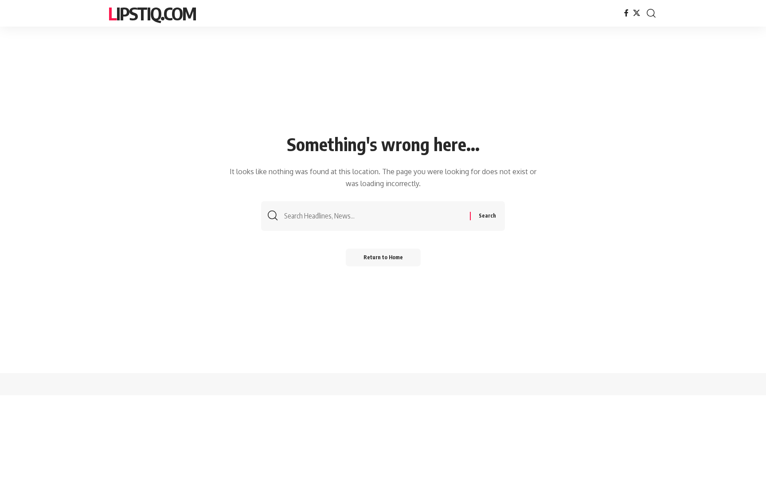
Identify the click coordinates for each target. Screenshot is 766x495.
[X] (636, 13)
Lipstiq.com (152, 13)
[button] (651, 13)
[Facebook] (626, 13)
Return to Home (383, 257)
